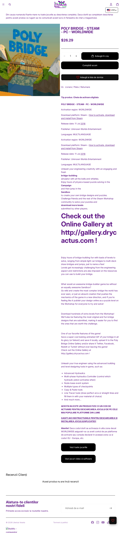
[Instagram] (97, 522)
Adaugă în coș (102, 56)
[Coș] (117, 4)
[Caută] (9, 4)
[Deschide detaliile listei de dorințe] (113, 520)
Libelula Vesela (19, 522)
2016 (83, 123)
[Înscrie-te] (111, 508)
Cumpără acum (89, 65)
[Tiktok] (108, 522)
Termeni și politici (60, 522)
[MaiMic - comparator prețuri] (60, 530)
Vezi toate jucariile (78, 447)
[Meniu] (3, 4)
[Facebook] (92, 522)
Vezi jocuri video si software (78, 458)
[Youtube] (103, 522)
